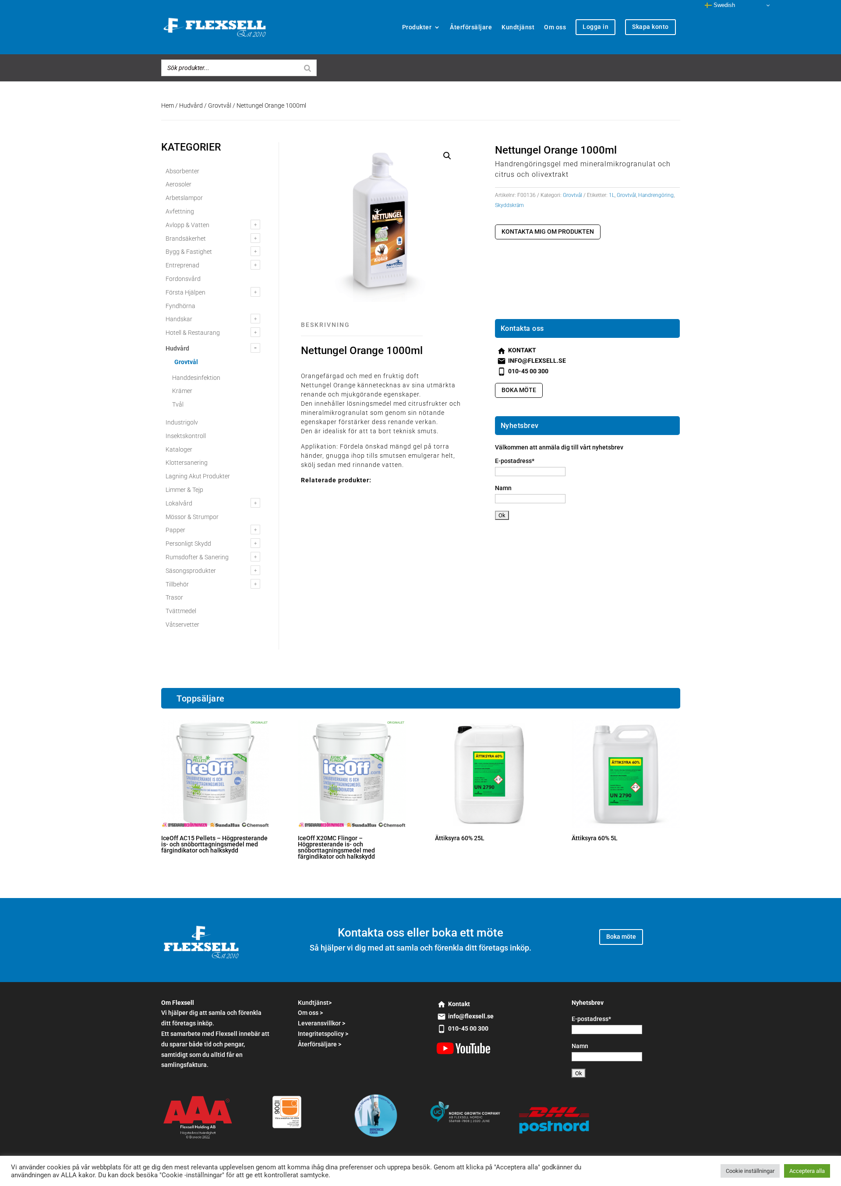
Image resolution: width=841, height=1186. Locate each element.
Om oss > (310, 1012)
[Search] (307, 68)
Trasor (174, 597)
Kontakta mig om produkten (548, 231)
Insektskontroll (186, 435)
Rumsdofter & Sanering (197, 557)
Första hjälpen (185, 292)
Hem (167, 105)
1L (612, 195)
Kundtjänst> (315, 1002)
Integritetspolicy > (323, 1033)
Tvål (178, 404)
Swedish (723, 5)
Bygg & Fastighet (189, 251)
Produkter (417, 27)
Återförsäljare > (319, 1044)
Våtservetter (182, 624)
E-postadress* (514, 460)
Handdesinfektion (196, 377)
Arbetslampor (184, 197)
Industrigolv (182, 422)
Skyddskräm (509, 205)
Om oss (555, 27)
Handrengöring (656, 195)
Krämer (182, 390)
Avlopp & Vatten (187, 224)
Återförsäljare (471, 27)
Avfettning (180, 211)
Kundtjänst (518, 27)
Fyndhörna (180, 305)
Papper (175, 529)
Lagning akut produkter (198, 476)
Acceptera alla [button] (807, 1171)
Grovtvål (219, 105)
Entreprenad (182, 265)
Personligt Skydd (188, 543)
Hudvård (191, 105)
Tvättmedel (181, 610)
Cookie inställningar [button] (750, 1171)
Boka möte (519, 389)
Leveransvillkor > (321, 1023)
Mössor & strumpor (192, 516)
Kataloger (179, 449)
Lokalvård (179, 503)
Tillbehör (177, 584)
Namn (503, 487)
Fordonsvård (183, 278)
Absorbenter (182, 171)
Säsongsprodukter (191, 570)
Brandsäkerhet (186, 238)
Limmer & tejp (184, 489)
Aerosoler (178, 184)
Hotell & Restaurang (193, 332)
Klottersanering (187, 462)
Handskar (179, 319)
